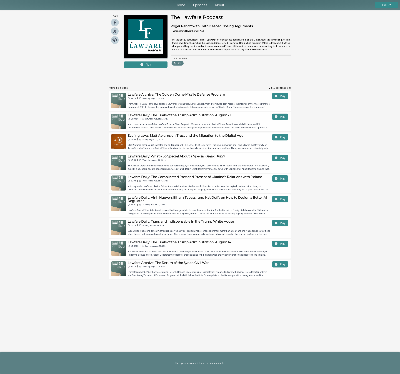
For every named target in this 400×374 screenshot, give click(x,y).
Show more (181, 58)
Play (148, 64)
